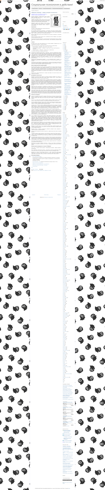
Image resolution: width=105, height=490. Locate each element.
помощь (64, 276)
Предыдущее (59, 194)
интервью (64, 179)
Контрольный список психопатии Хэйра (68, 392)
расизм (64, 295)
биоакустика (64, 125)
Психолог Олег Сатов (66, 432)
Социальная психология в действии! (52, 4)
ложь (63, 221)
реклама (64, 296)
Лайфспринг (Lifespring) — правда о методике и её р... (68, 94)
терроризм (64, 337)
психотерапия (64, 289)
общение (64, 254)
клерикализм (64, 195)
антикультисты (35, 170)
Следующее (33, 194)
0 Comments (36, 169)
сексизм (64, 302)
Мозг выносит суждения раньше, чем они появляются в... (67, 58)
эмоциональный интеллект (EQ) (67, 373)
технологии (64, 339)
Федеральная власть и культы (66, 388)
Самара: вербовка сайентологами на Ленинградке (67, 416)
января (65, 105)
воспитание (64, 138)
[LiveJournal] (67, 29)
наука (63, 242)
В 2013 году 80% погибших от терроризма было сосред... (67, 56)
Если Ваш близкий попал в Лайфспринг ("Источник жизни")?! (68, 397)
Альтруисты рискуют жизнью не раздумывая (67, 92)
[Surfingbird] (69, 29)
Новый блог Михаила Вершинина (58, 8)
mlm (63, 380)
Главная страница (34, 8)
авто (63, 113)
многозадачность (65, 228)
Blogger (69, 488)
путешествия (64, 291)
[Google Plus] (68, 29)
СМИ (63, 309)
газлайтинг (64, 140)
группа (38, 170)
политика (64, 275)
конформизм (41, 170)
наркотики (64, 241)
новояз (63, 249)
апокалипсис (64, 120)
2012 (64, 107)
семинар (64, 304)
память (64, 261)
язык (63, 378)
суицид (64, 329)
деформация (64, 160)
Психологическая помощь (47, 8)
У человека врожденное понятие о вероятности (67, 86)
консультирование (65, 201)
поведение (64, 268)
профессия (64, 282)
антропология (64, 119)
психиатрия (64, 283)
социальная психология (66, 315)
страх (63, 324)
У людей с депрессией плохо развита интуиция (67, 74)
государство (64, 152)
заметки (64, 165)
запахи (63, 166)
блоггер (64, 126)
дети (63, 159)
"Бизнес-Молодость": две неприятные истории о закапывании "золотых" (67, 390)
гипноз (63, 147)
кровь (63, 209)
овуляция (64, 255)
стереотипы (64, 323)
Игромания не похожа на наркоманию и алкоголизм (67, 72)
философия (64, 357)
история (64, 187)
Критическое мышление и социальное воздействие (67, 430)
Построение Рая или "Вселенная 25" (67, 391)
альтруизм (64, 117)
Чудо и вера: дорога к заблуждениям (67, 385)
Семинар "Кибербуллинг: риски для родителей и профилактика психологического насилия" (67, 395)
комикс (63, 199)
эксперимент (64, 371)
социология (64, 317)
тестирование (64, 338)
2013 (64, 106)
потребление (64, 277)
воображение (64, 137)
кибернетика (64, 193)
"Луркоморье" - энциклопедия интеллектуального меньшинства (67, 446)
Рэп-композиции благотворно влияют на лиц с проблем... (68, 68)
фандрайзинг (64, 352)
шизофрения (64, 365)
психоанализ (64, 284)
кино (63, 194)
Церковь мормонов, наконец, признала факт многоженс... (68, 66)
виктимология (64, 131)
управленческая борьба (66, 350)
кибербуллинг (64, 192)
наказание (64, 240)
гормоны (64, 151)
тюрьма (64, 344)
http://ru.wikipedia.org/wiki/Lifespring (37, 156)
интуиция (64, 181)
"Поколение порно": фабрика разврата (67, 393)
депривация (64, 158)
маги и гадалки (64, 222)
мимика (64, 226)
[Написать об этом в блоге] (40, 169)
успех (63, 351)
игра (63, 173)
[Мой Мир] (66, 29)
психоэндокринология (65, 290)
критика (64, 208)
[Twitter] (65, 29)
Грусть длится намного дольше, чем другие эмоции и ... (68, 78)
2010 (64, 109)
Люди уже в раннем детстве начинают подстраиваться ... (67, 82)
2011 (64, 108)
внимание (64, 133)
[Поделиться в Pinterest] (42, 169)
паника (63, 262)
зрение (63, 172)
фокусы (64, 359)
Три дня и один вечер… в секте (37, 161)
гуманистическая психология (66, 154)
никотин (64, 247)
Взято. (32, 167)
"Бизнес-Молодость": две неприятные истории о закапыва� (67, 422)
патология (64, 263)
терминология (64, 336)
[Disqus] (46, 182)
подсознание (64, 270)
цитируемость (64, 363)
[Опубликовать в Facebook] (41, 169)
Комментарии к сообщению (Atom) (48, 197)
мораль (64, 233)
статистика (64, 322)
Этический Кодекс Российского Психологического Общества (67, 463)
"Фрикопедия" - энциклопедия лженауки (68, 455)
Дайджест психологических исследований (67, 438)
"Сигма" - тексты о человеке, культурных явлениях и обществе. (68, 454)
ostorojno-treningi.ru (35, 166)
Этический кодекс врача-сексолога (67, 468)
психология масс (65, 288)
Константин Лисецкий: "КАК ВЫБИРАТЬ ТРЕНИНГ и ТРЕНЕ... (67, 84)
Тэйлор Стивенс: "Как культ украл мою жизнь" (67, 62)
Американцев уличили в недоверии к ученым (67, 89)
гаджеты (64, 139)
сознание (64, 310)
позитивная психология (66, 274)
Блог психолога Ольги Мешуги (68, 440)
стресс (63, 325)
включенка (64, 132)
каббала (64, 188)
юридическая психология (66, 377)
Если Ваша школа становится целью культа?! (68, 52)
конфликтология (65, 202)
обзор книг (64, 250)
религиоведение (65, 297)
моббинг (64, 229)
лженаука (64, 215)
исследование (64, 186)
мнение (64, 227)
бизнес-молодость (65, 124)
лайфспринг (46, 170)
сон (63, 311)
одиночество (64, 256)
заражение (64, 167)
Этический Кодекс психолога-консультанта (68, 464)
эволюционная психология (66, 366)
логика (63, 220)
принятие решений (65, 281)
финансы (64, 358)
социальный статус (65, 316)
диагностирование (65, 161)
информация (64, 185)
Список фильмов (66, 8)
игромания (64, 174)
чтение (63, 364)
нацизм (64, 243)
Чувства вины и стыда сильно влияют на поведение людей (68, 70)
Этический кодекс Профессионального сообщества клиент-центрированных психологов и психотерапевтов (67, 466)
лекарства (64, 214)
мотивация (64, 235)
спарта (63, 318)
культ (43, 170)
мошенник (64, 236)
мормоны (64, 234)
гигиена (64, 146)
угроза (63, 345)
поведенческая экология (66, 269)
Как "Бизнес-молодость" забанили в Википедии (67, 407)
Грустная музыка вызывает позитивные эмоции (67, 79)
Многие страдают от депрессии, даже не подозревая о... (67, 61)
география (64, 144)
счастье (64, 330)
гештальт (64, 145)
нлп (48, 170)
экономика (64, 370)
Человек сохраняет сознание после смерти (67, 91)
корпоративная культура (66, 206)
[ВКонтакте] (64, 29)
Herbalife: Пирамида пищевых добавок (67, 402)
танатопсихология (65, 331)
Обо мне (40, 8)
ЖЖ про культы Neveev (67, 435)
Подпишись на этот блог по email (67, 28)
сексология (64, 303)
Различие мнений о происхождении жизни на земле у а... (67, 54)
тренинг (64, 343)
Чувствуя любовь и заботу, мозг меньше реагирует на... (68, 87)
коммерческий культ (65, 200)
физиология (64, 356)
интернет (64, 180)
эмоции (50, 170)
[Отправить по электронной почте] (39, 169)
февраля (65, 104)
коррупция (64, 207)
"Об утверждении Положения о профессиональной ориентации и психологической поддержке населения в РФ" (68, 449)
